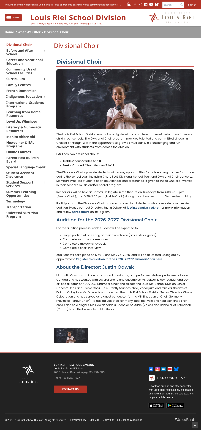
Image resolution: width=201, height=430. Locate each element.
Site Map (94, 420)
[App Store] (156, 406)
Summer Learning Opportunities (21, 193)
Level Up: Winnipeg (21, 121)
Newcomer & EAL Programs (20, 144)
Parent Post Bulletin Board (22, 159)
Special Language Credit (26, 167)
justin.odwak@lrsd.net (143, 208)
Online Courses (18, 152)
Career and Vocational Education (24, 61)
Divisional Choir (56, 32)
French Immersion (21, 91)
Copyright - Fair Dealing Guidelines (122, 420)
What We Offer (29, 32)
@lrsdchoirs (80, 212)
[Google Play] (175, 406)
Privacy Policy (78, 420)
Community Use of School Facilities (21, 71)
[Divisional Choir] (71, 335)
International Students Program (25, 104)
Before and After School (19, 52)
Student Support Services (19, 184)
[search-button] (181, 4)
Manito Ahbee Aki (20, 137)
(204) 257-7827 (71, 377)
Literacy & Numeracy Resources (23, 129)
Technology (15, 201)
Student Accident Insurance (20, 174)
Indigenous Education (24, 96)
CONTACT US (70, 389)
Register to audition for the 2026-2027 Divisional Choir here (119, 259)
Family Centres (18, 85)
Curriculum (15, 79)
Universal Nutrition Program (22, 214)
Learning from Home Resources (23, 113)
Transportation (18, 207)
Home (9, 32)
